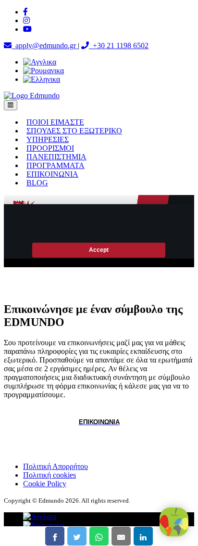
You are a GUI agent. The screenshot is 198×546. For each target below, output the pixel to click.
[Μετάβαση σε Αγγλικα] (39, 62)
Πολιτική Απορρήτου (55, 466)
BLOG (37, 183)
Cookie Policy (44, 484)
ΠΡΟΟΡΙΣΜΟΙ (50, 148)
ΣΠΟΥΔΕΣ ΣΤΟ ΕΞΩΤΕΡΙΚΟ (74, 131)
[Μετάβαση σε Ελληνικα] (41, 79)
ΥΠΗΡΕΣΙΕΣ (47, 139)
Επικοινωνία (99, 422)
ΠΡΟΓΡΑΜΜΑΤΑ (55, 165)
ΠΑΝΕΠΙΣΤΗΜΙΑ (56, 157)
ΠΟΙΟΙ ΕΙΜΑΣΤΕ (55, 122)
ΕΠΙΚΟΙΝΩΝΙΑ (52, 174)
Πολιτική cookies (49, 475)
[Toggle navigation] (10, 105)
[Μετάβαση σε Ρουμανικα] (43, 70)
